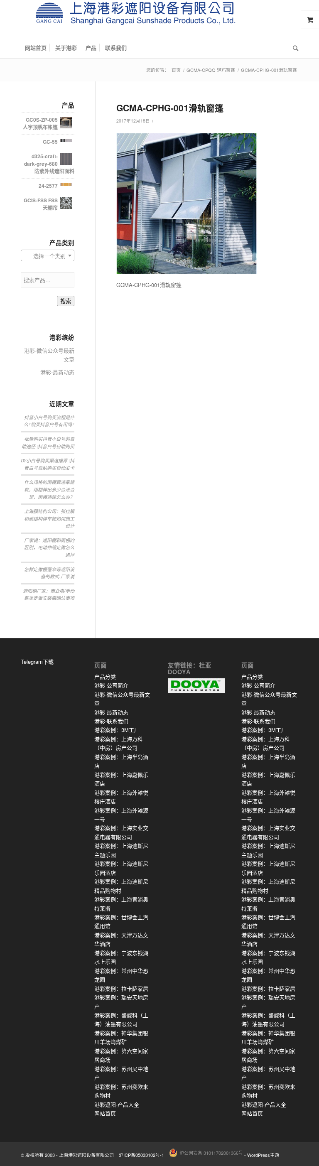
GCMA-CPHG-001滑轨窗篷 (169, 107)
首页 (176, 70)
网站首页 (105, 1113)
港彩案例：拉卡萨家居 (121, 988)
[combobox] (47, 255)
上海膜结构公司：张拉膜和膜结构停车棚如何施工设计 (49, 518)
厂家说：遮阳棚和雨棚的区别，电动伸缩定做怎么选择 (49, 547)
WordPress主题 (263, 1154)
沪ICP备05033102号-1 (141, 1154)
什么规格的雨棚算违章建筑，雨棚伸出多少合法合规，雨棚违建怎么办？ (49, 489)
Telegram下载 (37, 661)
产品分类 (105, 676)
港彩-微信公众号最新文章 (49, 354)
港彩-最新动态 (57, 372)
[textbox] (47, 256)
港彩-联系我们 (111, 721)
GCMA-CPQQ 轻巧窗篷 (210, 70)
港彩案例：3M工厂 (117, 730)
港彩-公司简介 (111, 685)
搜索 (65, 301)
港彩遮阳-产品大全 (116, 1104)
